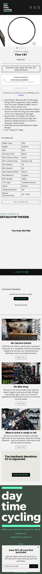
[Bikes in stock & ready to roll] (21, 419)
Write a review (21, 298)
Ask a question (21, 202)
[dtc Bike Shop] (21, 373)
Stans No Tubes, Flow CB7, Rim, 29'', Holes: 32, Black (21, 69)
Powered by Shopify (21, 572)
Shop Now (21, 447)
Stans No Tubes (21, 52)
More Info (21, 357)
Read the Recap (21, 475)
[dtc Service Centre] (21, 329)
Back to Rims (22, 272)
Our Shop (21, 403)
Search (21, 544)
